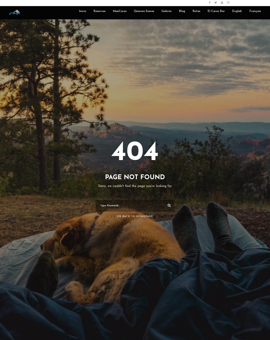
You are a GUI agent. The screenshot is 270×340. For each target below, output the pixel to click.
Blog (182, 11)
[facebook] (209, 2)
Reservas (99, 11)
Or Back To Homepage (135, 216)
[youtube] (222, 2)
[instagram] (228, 2)
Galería (166, 11)
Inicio (82, 11)
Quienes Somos (144, 11)
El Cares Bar (216, 11)
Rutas (196, 11)
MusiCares (120, 11)
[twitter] (215, 2)
